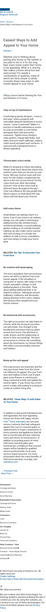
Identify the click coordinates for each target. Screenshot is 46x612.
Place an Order (5, 507)
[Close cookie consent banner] (1, 587)
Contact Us (4, 530)
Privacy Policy (5, 537)
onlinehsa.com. (10, 462)
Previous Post (9, 470)
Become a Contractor (8, 523)
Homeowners (5, 485)
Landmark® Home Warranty (11, 555)
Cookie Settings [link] (7, 576)
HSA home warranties (14, 421)
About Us (3, 534)
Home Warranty (6, 496)
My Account (6, 12)
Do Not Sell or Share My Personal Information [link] (22, 579)
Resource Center (6, 492)
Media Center (5, 511)
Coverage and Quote (8, 488)
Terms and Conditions (8, 541)
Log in (2, 519)
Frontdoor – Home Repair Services (13, 551)
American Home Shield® (9, 548)
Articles (7, 50)
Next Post (7, 473)
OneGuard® (4, 558)
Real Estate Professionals (10, 500)
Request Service (8, 14)
